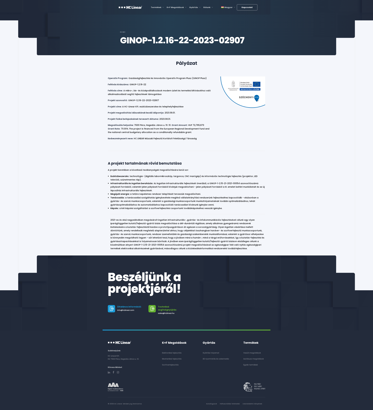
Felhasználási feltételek (230, 404)
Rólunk (206, 7)
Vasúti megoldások (252, 353)
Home (123, 32)
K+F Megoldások (175, 7)
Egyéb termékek (250, 365)
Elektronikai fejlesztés (172, 353)
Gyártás (193, 7)
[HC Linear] (130, 7)
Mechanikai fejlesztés (172, 359)
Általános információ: (129, 306)
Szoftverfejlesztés (170, 365)
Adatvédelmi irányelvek (252, 404)
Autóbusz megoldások (253, 359)
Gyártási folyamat (211, 353)
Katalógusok (211, 404)
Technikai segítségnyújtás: (167, 308)
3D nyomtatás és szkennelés (216, 359)
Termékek (156, 7)
